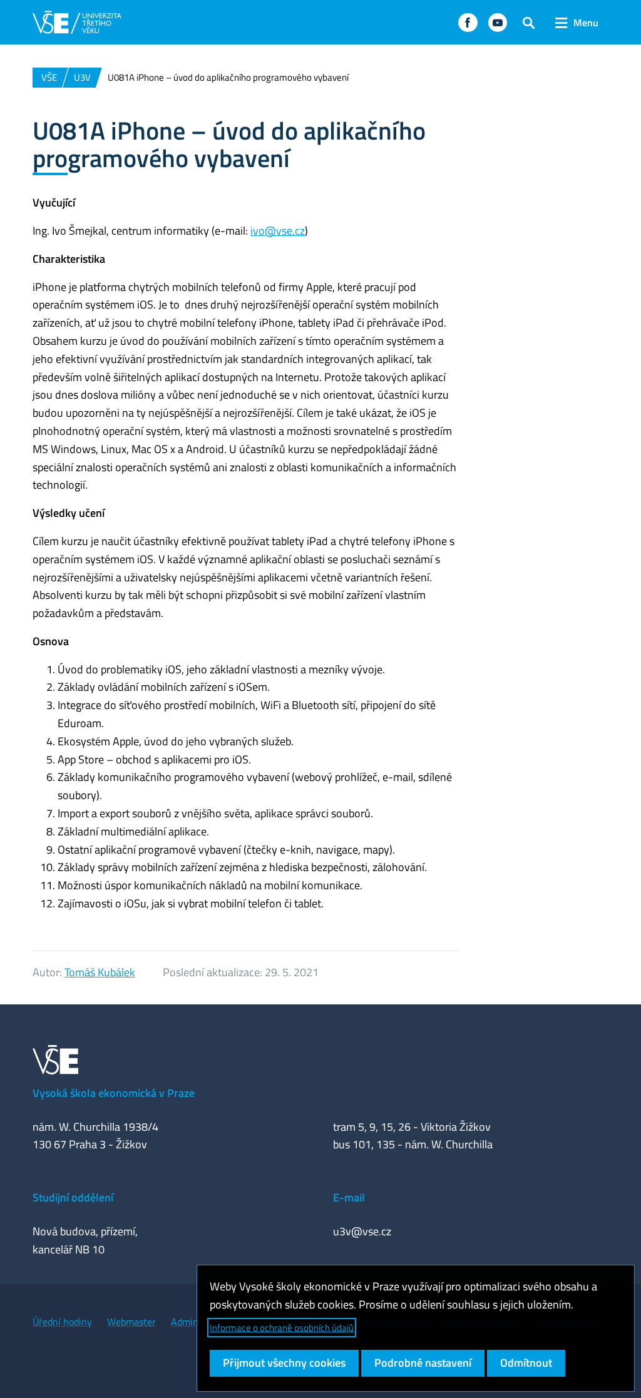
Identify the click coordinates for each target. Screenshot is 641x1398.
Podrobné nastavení (422, 1362)
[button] (467, 22)
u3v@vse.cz (362, 1231)
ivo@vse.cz (277, 230)
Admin (184, 1321)
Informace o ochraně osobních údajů (282, 1327)
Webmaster (131, 1321)
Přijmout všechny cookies (284, 1362)
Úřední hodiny (62, 1321)
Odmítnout (526, 1362)
